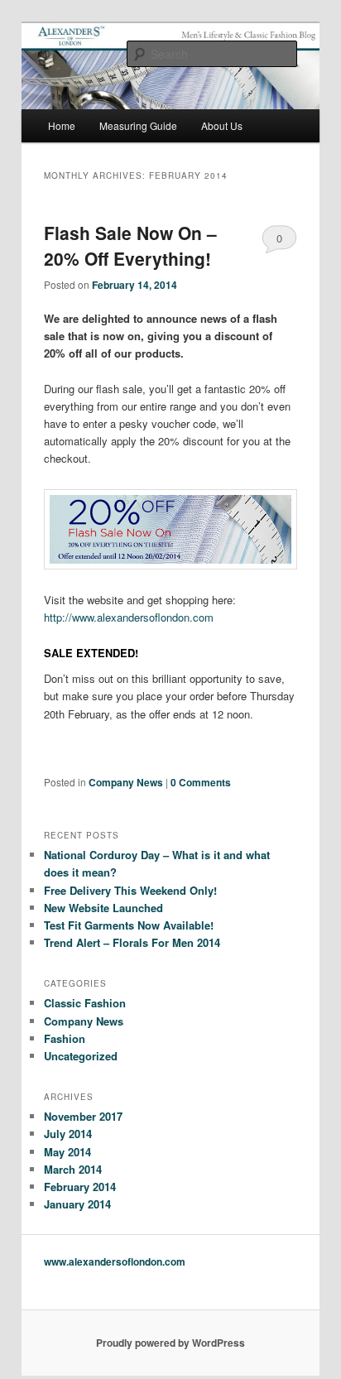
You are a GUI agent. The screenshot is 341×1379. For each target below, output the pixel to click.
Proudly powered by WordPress (170, 1342)
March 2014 (73, 1169)
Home (61, 125)
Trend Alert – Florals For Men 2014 (132, 942)
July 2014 (68, 1133)
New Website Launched (103, 907)
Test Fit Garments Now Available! (129, 925)
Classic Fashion (85, 1003)
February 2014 (80, 1186)
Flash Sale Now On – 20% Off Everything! (130, 245)
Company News (126, 782)
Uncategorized (81, 1056)
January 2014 (77, 1204)
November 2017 (83, 1116)
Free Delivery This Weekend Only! (130, 890)
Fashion (64, 1038)
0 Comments (279, 241)
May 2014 (67, 1152)
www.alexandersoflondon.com (114, 1261)
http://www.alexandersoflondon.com (129, 617)
